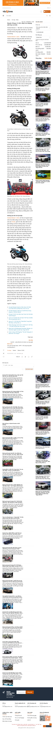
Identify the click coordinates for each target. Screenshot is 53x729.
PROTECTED (49, 726)
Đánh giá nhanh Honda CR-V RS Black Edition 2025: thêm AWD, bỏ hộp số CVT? (12, 566)
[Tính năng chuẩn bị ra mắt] (26, 3)
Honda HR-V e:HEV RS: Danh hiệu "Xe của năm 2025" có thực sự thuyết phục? (12, 470)
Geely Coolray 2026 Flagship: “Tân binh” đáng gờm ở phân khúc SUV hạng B (43, 181)
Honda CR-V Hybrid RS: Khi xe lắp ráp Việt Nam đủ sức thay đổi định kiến (12, 375)
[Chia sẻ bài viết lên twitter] (3, 353)
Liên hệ (29, 720)
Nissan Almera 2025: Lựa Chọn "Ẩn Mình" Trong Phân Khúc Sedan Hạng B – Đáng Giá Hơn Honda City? (12, 658)
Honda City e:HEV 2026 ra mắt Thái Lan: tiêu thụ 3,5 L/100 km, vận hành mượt (12, 533)
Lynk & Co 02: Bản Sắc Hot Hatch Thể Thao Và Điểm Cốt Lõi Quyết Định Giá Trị (42, 119)
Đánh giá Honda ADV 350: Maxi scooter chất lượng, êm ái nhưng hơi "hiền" (11, 548)
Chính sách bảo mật (7, 716)
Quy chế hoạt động (6, 718)
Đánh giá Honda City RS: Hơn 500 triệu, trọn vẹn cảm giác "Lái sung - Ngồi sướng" (12, 454)
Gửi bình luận (29, 369)
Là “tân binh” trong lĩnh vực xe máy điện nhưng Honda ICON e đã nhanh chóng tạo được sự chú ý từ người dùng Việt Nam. (11, 631)
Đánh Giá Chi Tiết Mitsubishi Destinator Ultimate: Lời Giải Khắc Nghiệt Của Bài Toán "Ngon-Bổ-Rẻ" (42, 165)
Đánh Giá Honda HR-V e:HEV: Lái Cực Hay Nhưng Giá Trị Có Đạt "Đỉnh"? (12, 438)
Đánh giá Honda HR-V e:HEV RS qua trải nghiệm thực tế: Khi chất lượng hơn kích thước (12, 582)
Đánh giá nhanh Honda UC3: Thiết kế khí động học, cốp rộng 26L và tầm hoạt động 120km (12, 502)
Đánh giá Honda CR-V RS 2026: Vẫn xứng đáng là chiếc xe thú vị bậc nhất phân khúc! (12, 407)
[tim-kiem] (47, 16)
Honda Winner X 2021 (13, 36)
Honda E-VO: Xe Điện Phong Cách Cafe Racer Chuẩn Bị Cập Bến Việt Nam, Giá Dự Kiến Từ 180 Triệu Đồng (12, 613)
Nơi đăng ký (39, 35)
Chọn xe (38, 24)
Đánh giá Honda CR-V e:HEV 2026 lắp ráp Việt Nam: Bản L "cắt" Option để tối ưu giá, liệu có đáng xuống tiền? (12, 486)
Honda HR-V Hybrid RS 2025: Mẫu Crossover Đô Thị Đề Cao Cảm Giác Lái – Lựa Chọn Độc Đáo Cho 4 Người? (12, 643)
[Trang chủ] (7, 11)
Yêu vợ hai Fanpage (19, 717)
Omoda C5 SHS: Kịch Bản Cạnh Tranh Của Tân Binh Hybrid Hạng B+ (42, 104)
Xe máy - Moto (15, 19)
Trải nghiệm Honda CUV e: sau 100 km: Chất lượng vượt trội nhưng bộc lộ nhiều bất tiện (12, 597)
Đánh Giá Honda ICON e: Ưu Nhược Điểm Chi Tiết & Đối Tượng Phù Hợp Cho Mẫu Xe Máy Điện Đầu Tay (12, 628)
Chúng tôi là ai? (18, 715)
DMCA (44, 726)
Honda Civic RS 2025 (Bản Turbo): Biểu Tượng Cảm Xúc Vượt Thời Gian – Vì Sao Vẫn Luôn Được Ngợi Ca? (12, 674)
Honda (13, 221)
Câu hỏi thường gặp (31, 715)
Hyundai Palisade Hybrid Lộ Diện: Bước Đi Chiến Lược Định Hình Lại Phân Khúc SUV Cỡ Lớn (43, 73)
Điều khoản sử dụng (7, 721)
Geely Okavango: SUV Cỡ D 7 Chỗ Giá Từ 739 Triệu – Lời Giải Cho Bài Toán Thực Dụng (43, 150)
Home (8, 19)
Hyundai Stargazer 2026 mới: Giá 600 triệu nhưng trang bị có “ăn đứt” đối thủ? (43, 89)
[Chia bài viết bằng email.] (3, 356)
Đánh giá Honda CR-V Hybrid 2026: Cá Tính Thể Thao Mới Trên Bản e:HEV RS (12, 392)
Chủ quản (17, 720)
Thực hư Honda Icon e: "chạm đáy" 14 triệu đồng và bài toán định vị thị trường (12, 518)
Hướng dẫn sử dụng (32, 717)
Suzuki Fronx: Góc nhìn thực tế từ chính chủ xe (43, 447)
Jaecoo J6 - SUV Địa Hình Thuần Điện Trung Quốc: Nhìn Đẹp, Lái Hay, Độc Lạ (43, 134)
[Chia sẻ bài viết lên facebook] (3, 350)
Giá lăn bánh (39, 21)
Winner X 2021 (21, 350)
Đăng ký (29, 692)
